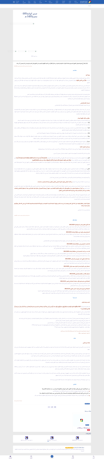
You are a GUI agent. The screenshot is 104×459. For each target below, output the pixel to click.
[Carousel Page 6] (56, 441)
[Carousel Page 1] (46, 441)
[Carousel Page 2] (48, 441)
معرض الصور (70, 2)
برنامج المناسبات (76, 2)
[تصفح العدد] (32, 52)
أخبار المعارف (40, 2)
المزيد (88, 430)
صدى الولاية (35, 2)
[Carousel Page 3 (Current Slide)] (50, 441)
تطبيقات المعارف (63, 2)
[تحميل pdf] (22, 52)
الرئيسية (89, 6)
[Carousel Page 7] (58, 441)
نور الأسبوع (24, 2)
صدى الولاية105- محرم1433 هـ (83, 428)
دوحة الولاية (29, 2)
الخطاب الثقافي (57, 2)
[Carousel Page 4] (52, 441)
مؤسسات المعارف (17, 2)
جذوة (46, 1)
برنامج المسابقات (50, 2)
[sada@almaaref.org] (12, 52)
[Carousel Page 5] (54, 441)
